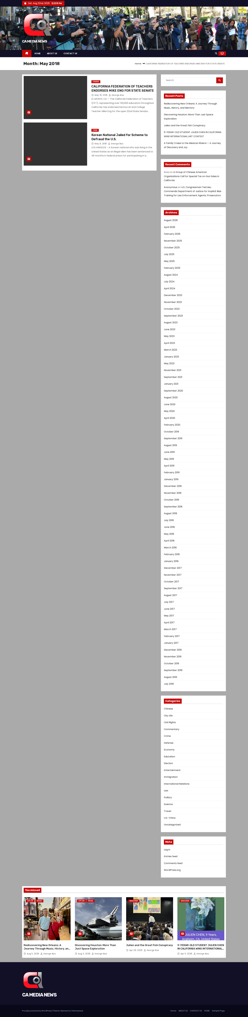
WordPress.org (172, 870)
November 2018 (172, 493)
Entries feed (170, 856)
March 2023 (170, 349)
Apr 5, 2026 (187, 953)
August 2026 (171, 220)
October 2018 (171, 499)
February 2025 (172, 268)
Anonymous (170, 187)
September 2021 (173, 377)
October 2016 (171, 663)
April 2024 (169, 288)
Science (168, 804)
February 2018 (172, 554)
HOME (38, 53)
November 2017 (172, 575)
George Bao (117, 95)
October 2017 (171, 581)
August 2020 (171, 397)
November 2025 (173, 240)
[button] (216, 53)
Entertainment (172, 770)
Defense (168, 743)
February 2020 (172, 424)
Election (168, 763)
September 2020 (173, 390)
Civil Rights (170, 722)
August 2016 (170, 677)
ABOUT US (52, 53)
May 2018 (169, 534)
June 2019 (169, 452)
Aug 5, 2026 (33, 953)
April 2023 (169, 343)
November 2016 (172, 656)
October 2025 (172, 247)
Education (169, 756)
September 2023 (173, 315)
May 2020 (169, 411)
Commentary (171, 729)
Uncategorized (172, 824)
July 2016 (169, 684)
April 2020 (169, 418)
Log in (167, 849)
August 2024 (171, 274)
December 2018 (173, 486)
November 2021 (172, 370)
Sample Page (218, 1010)
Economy (169, 749)
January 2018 (171, 561)
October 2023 (172, 309)
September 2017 (173, 588)
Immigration (171, 777)
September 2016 (173, 670)
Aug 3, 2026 (84, 953)
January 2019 (171, 479)
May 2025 (169, 261)
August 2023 (171, 322)
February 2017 (172, 636)
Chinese (96, 82)
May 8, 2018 (101, 143)
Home (138, 63)
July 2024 (169, 281)
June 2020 (169, 404)
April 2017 (169, 622)
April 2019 (169, 465)
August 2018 (170, 513)
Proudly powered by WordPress (37, 1010)
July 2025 (169, 254)
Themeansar (77, 1010)
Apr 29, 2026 (136, 950)
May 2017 (169, 615)
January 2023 (171, 356)
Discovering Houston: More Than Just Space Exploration (95, 947)
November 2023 (173, 302)
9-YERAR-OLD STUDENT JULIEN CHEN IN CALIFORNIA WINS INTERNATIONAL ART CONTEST (200, 949)
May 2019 (169, 459)
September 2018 (173, 506)
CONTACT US (70, 53)
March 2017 (170, 629)
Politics (168, 797)
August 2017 (170, 595)
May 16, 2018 (101, 95)
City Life (168, 715)
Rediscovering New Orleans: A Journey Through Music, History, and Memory (47, 949)
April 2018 (169, 540)
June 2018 (169, 527)
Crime (95, 130)
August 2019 (170, 445)
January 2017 (171, 643)
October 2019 (171, 431)
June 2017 (169, 609)
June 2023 (169, 329)
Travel (167, 811)
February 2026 (172, 234)
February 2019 (172, 472)
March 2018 (170, 547)
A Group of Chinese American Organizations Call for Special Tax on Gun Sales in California (191, 176)
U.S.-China (169, 818)
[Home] (26, 53)
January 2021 (171, 383)
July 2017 (169, 602)
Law (166, 790)
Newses (64, 1010)
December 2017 (173, 568)
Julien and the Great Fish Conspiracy (184, 125)
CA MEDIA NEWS (34, 41)
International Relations (176, 783)
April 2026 (169, 227)
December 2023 (173, 295)
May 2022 (169, 363)
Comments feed (173, 863)
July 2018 (169, 520)
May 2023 (169, 336)
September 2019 (173, 438)
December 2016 (173, 649)
